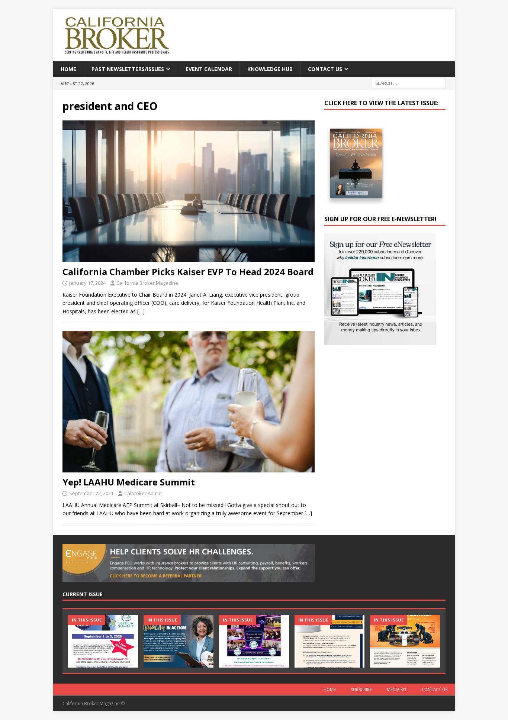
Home (68, 68)
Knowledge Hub (270, 68)
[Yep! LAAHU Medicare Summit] (188, 401)
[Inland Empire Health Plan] (178, 641)
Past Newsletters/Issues (127, 68)
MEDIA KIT (397, 689)
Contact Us (325, 68)
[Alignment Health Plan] (405, 641)
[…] (141, 311)
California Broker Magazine (147, 283)
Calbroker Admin (143, 493)
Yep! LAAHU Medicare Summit (128, 482)
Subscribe (361, 689)
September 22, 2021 (91, 493)
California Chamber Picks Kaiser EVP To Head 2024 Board (188, 271)
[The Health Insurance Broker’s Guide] (329, 641)
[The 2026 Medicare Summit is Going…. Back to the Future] (254, 641)
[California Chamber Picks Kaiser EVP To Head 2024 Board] (188, 191)
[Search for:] (408, 83)
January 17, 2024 (87, 283)
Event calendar (209, 68)
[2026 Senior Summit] (103, 641)
